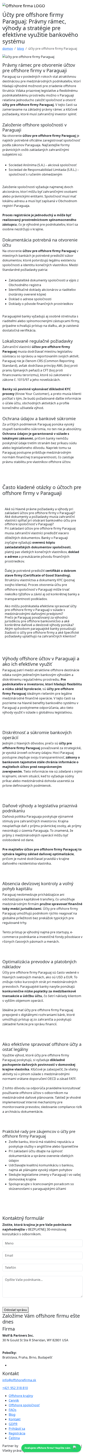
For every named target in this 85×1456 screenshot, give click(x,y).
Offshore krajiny (21, 1396)
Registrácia (17, 1433)
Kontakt (15, 1419)
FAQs (12, 1410)
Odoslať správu (15, 1310)
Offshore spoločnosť (24, 1405)
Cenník (14, 1400)
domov (7, 48)
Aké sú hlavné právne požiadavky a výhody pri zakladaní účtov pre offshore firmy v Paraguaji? (40, 511)
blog (20, 48)
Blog (12, 1414)
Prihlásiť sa (17, 1428)
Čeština (14, 1438)
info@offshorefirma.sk (19, 1380)
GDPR (13, 1424)
